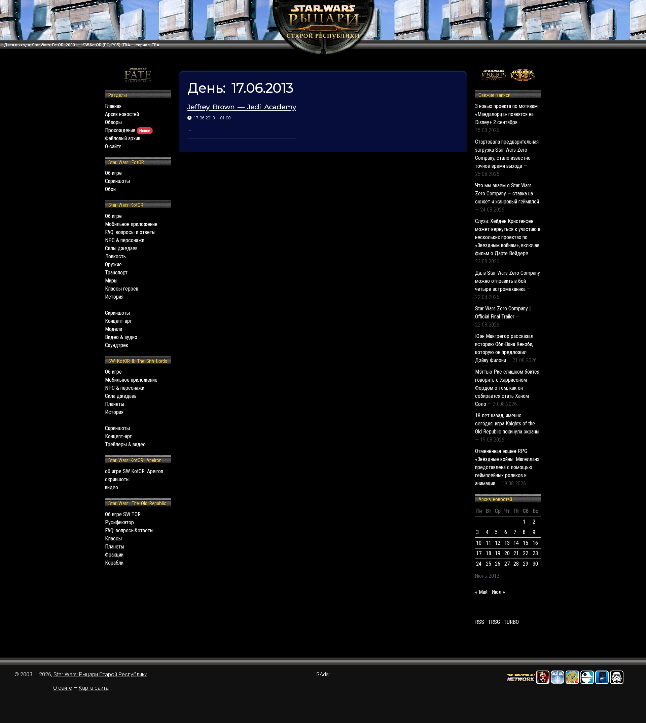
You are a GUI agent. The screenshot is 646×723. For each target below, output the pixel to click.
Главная (113, 106)
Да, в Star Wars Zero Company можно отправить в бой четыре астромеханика (507, 281)
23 (535, 553)
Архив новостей (122, 114)
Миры (111, 280)
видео (111, 487)
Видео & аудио (121, 337)
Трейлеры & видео (125, 444)
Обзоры (113, 122)
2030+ (71, 45)
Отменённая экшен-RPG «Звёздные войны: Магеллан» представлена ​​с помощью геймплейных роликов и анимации (507, 467)
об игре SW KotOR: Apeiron (134, 471)
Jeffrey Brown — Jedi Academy (241, 107)
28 (516, 564)
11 (488, 543)
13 (507, 543)
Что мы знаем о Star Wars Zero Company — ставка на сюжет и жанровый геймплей (507, 193)
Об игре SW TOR (123, 514)
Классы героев (121, 289)
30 (535, 564)
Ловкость (115, 256)
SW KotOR (92, 45)
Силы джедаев (121, 248)
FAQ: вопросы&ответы (129, 530)
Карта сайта (94, 688)
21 (516, 553)
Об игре (113, 173)
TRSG (494, 622)
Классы (113, 538)
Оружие (113, 264)
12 (497, 543)
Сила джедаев (121, 396)
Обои (110, 189)
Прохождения (127, 130)
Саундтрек (116, 345)
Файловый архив (122, 138)
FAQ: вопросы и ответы (130, 232)
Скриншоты (117, 181)
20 (507, 553)
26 (497, 564)
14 (516, 543)
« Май (481, 592)
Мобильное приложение (131, 224)
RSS (479, 622)
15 (525, 543)
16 (535, 543)
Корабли (114, 563)
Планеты (114, 404)
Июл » (498, 592)
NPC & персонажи (124, 240)
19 (497, 553)
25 (488, 564)
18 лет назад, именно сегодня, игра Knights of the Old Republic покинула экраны (507, 423)
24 (478, 564)
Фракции (114, 554)
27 (507, 564)
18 (488, 553)
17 (478, 553)
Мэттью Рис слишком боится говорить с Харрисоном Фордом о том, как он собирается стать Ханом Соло (507, 388)
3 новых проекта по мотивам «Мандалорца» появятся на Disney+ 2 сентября (506, 114)
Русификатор (119, 522)
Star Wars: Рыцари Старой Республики (100, 674)
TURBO (511, 622)
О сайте (113, 146)
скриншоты (117, 479)
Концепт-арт (118, 321)
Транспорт (116, 272)
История (114, 297)
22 (525, 553)
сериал (143, 45)
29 (525, 564)
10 (478, 543)
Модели (113, 329)
